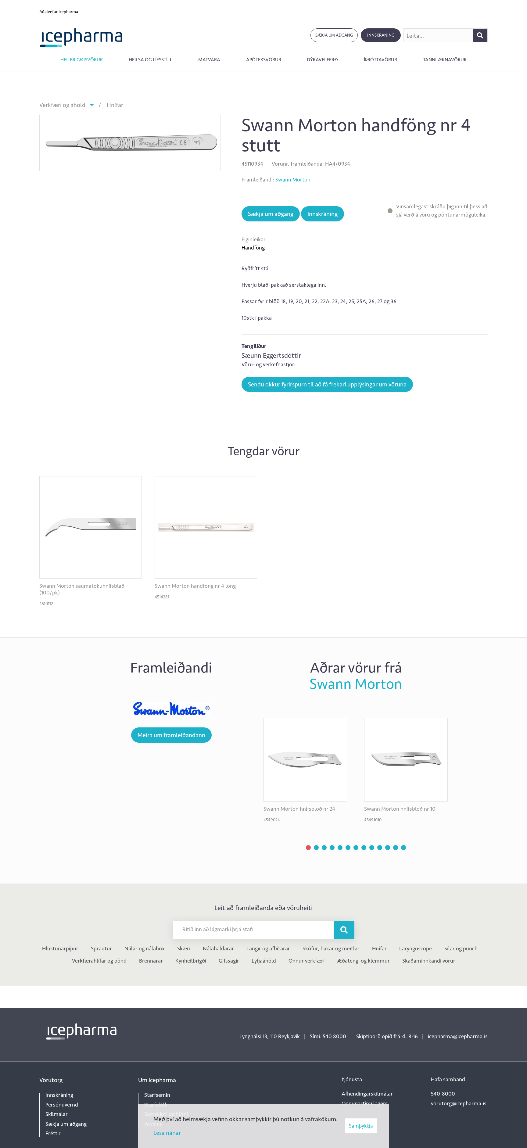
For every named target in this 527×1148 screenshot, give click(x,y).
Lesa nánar (167, 1132)
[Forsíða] (81, 37)
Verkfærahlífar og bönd (99, 960)
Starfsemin (157, 1095)
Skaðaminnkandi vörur (428, 960)
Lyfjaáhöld (264, 960)
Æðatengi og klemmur (363, 960)
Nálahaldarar (218, 948)
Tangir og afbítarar (268, 948)
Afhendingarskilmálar (367, 1093)
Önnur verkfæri (306, 960)
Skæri (183, 948)
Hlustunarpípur (60, 948)
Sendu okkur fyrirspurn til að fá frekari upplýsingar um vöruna (327, 384)
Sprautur (101, 948)
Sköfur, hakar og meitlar (331, 948)
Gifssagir (229, 960)
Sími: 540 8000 (328, 1036)
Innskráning (380, 35)
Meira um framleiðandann (171, 735)
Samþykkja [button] (361, 1126)
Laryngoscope (415, 948)
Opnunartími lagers (365, 1103)
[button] (308, 847)
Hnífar (115, 105)
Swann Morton (292, 179)
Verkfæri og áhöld (62, 105)
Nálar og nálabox (144, 948)
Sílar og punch (461, 948)
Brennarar (151, 960)
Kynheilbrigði (190, 960)
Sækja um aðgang (334, 35)
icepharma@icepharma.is (458, 1036)
